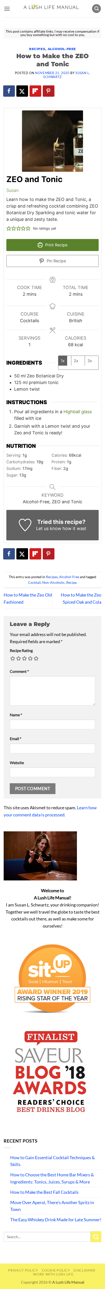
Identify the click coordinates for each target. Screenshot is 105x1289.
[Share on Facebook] (9, 91)
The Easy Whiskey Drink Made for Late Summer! (55, 1219)
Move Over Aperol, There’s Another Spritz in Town (52, 1206)
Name (16, 714)
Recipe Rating (21, 650)
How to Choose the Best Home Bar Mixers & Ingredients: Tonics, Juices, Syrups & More (52, 1178)
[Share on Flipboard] (35, 91)
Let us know (48, 528)
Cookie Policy (56, 1270)
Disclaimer (84, 1270)
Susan (12, 190)
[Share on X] (22, 91)
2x (76, 360)
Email (15, 738)
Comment (19, 671)
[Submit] (96, 1236)
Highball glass (77, 411)
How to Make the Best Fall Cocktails (44, 1192)
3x (89, 360)
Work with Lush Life (53, 1274)
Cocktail (34, 582)
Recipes (37, 49)
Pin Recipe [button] (55, 260)
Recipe (71, 582)
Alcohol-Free (62, 49)
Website (17, 762)
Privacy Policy (23, 1270)
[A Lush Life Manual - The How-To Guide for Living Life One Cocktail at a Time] (51, 8)
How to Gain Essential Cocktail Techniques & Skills (52, 1161)
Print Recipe (55, 244)
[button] (7, 8)
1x (63, 360)
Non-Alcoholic (53, 582)
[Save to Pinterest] (48, 91)
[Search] (96, 8)
